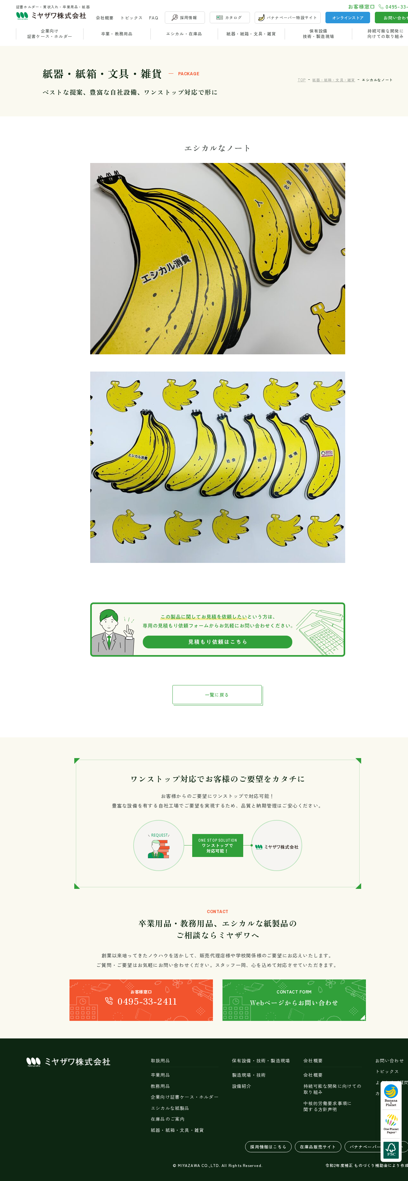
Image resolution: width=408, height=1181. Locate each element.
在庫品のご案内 (168, 1119)
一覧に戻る (217, 694)
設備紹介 (241, 1086)
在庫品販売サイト (318, 1147)
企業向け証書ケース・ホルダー (49, 34)
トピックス (131, 18)
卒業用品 (160, 1075)
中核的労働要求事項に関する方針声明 (327, 1106)
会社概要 (105, 18)
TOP (302, 79)
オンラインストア (348, 18)
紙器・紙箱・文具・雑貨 (251, 34)
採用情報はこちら (268, 1147)
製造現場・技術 (249, 1075)
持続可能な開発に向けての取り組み (332, 1089)
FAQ (153, 18)
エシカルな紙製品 (170, 1108)
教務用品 (160, 1086)
